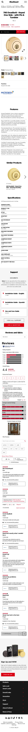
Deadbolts (16, 5)
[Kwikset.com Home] (14, 2)
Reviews (5, 336)
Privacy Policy (19, 722)
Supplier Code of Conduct (8, 723)
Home (2, 5)
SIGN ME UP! (7, 674)
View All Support (14, 320)
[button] (21, 31)
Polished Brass (7, 70)
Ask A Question (14, 325)
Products (9, 5)
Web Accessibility (8, 722)
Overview (6, 32)
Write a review (5, 26)
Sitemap (14, 725)
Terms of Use (21, 723)
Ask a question (15, 26)
